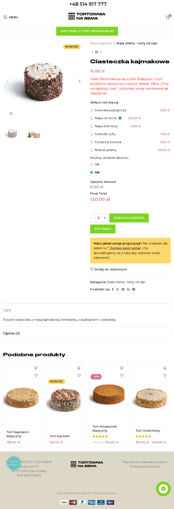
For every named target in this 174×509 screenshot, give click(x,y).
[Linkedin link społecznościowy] (128, 289)
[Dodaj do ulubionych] (36, 375)
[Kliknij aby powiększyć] (11, 114)
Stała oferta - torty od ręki (136, 43)
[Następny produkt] (101, 52)
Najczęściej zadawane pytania (145, 462)
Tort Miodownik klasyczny (104, 429)
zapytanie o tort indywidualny (87, 31)
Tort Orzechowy (147, 431)
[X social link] (117, 289)
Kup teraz (102, 228)
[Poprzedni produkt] (92, 52)
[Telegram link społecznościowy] (133, 289)
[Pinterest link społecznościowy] (123, 289)
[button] (36, 368)
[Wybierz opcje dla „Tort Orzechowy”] (165, 368)
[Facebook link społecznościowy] (112, 289)
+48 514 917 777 (88, 4)
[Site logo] (87, 17)
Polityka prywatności (145, 466)
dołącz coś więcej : (105, 102)
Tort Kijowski (59, 436)
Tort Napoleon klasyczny (17, 434)
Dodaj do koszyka (129, 217)
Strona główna (101, 43)
